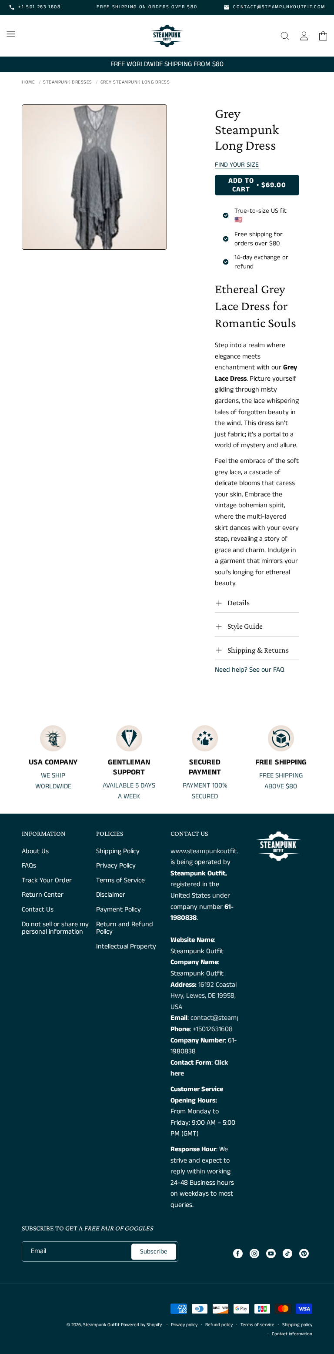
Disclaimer (110, 895)
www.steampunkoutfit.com (210, 851)
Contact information (292, 1334)
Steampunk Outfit (101, 1324)
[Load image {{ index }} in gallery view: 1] (94, 177)
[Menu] (10, 34)
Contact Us (37, 910)
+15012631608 (213, 1029)
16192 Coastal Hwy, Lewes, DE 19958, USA (203, 996)
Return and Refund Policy (124, 928)
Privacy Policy (116, 866)
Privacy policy (184, 1324)
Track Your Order (47, 880)
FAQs (29, 866)
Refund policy (219, 1324)
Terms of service (257, 1324)
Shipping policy (297, 1324)
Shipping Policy (118, 852)
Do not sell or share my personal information (55, 928)
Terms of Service (120, 880)
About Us (35, 852)
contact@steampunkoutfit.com (235, 1018)
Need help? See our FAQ (249, 670)
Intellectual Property (126, 947)
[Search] (284, 35)
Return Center (42, 895)
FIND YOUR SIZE (237, 164)
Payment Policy (118, 910)
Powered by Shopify (141, 1324)
